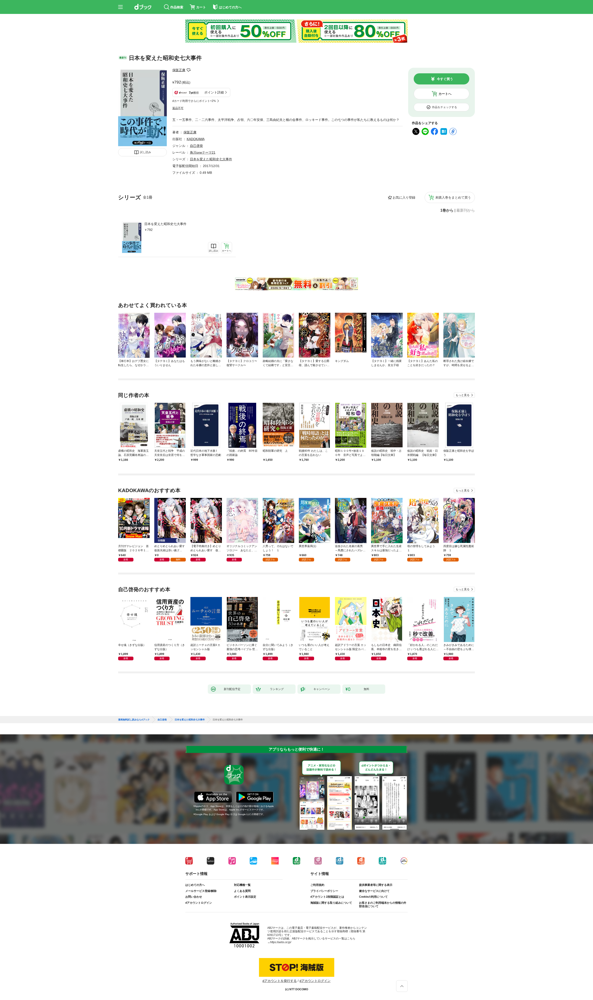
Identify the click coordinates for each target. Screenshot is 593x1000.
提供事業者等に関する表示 (375, 885)
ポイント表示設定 (245, 896)
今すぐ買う (445, 79)
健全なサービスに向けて (374, 891)
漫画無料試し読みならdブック (134, 720)
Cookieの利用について (373, 896)
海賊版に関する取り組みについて (331, 902)
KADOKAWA (196, 139)
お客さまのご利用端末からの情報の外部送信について (382, 904)
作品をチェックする (444, 107)
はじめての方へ (195, 885)
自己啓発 (196, 146)
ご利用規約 (317, 885)
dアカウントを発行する (279, 981)
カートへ (444, 94)
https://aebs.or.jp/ (280, 942)
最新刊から (465, 210)
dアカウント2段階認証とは (327, 896)
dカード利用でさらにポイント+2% (194, 101)
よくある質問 (242, 891)
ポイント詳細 (214, 92)
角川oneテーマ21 (202, 152)
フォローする (188, 70)
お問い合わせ (193, 896)
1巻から (447, 210)
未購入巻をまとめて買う (453, 197)
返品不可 (177, 108)
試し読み (145, 152)
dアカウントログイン (198, 902)
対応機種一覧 (242, 885)
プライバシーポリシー (324, 891)
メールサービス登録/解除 (201, 891)
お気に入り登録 (404, 197)
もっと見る (463, 395)
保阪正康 (178, 70)
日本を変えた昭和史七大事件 (165, 224)
